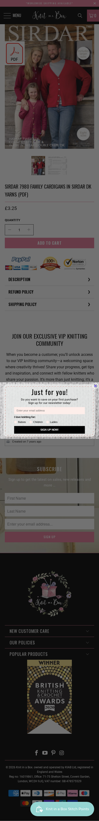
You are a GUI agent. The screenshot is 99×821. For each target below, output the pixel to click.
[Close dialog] (95, 385)
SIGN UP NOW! (49, 429)
